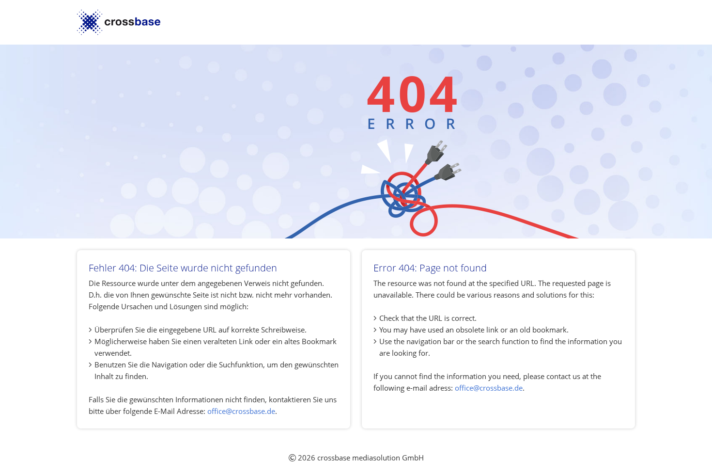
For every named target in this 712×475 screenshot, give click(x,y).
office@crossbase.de (241, 411)
